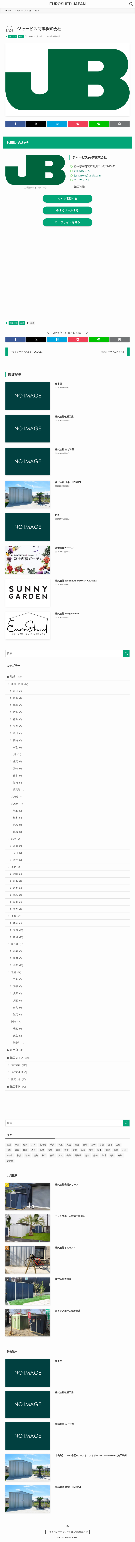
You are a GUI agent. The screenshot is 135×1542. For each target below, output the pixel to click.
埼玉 (17, 810)
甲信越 (17, 944)
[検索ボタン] (131, 4)
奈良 (17, 1007)
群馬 (17, 824)
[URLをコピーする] (119, 124)
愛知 (18, 930)
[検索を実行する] (126, 653)
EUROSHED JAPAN (67, 4)
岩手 (17, 888)
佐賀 (17, 761)
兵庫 (17, 993)
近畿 (16, 972)
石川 (17, 852)
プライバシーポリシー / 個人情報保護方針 (67, 1531)
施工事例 (18, 1086)
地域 (16, 676)
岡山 (17, 698)
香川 (17, 733)
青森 (17, 909)
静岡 (18, 937)
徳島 (17, 719)
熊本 (17, 775)
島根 (17, 705)
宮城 (17, 874)
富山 (17, 846)
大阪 (17, 1000)
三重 (17, 979)
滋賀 (17, 1014)
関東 (16, 1021)
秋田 (17, 902)
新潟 (17, 958)
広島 (17, 712)
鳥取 (17, 747)
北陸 (16, 838)
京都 (17, 986)
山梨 (17, 951)
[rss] (67, 1526)
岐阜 (17, 923)
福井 (17, 859)
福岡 (17, 782)
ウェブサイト (82, 180)
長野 (18, 965)
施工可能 (12, 36)
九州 (16, 754)
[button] (15, 124)
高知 (17, 740)
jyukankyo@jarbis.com (87, 175)
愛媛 (17, 726)
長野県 (78, 1155)
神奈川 (18, 1042)
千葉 (17, 1028)
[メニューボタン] (4, 4)
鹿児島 (18, 789)
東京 (17, 1035)
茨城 (17, 831)
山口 (17, 691)
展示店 (16, 1049)
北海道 (16, 796)
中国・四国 (19, 684)
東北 (16, 867)
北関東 (17, 803)
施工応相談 (19, 1072)
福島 (17, 895)
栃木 (21, 36)
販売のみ (18, 1079)
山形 (17, 881)
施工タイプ (19, 1057)
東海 (16, 916)
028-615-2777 (82, 171)
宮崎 (17, 768)
